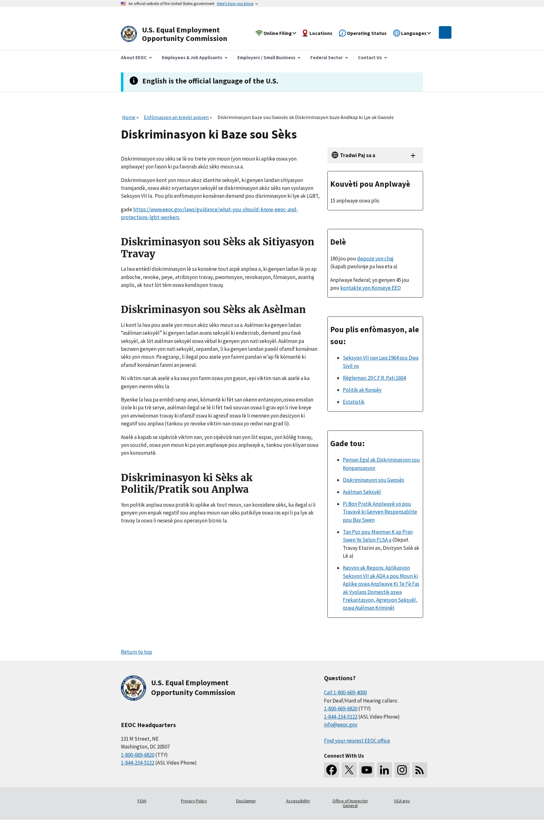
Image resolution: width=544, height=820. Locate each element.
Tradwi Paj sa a (357, 155)
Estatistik (354, 401)
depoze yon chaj (375, 258)
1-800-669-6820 (137, 754)
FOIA (142, 801)
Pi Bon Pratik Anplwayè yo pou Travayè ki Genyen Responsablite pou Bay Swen (380, 511)
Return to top (136, 651)
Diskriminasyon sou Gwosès (373, 479)
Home (128, 117)
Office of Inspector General (350, 803)
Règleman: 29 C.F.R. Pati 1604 (374, 377)
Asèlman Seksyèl (362, 491)
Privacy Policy (194, 801)
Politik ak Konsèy (362, 389)
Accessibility (298, 801)
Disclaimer (246, 801)
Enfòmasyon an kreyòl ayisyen (176, 117)
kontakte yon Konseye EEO (370, 287)
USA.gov (402, 801)
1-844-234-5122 (137, 762)
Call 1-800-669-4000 (345, 692)
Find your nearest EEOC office (357, 740)
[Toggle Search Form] (445, 32)
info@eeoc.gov (340, 724)
